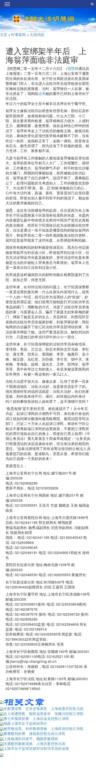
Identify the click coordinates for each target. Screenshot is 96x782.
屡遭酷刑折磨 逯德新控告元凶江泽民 (34, 733)
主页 (3, 34)
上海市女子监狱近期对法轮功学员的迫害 (36, 748)
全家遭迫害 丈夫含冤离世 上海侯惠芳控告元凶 (43, 708)
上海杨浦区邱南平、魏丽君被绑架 (31, 738)
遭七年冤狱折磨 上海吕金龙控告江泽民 (36, 718)
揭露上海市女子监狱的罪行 (25, 723)
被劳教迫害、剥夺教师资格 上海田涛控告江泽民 (43, 728)
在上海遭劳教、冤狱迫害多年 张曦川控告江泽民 (43, 713)
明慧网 (72, 68)
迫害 (42, 93)
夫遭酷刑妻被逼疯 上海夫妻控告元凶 (34, 743)
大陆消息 (37, 34)
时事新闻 (18, 34)
